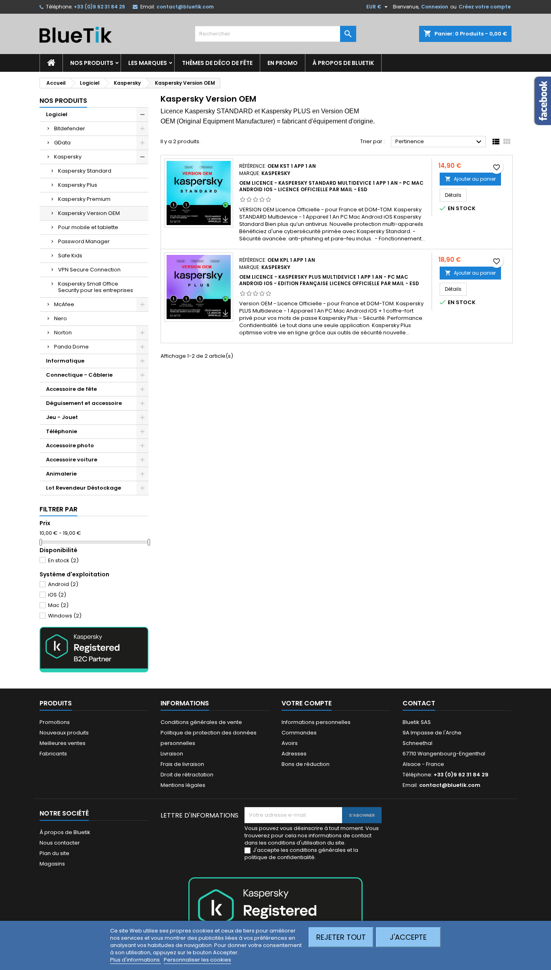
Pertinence (439, 142)
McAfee (64, 304)
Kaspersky (67, 157)
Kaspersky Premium (84, 199)
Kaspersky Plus (77, 185)
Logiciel (56, 114)
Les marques (147, 63)
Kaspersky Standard (84, 171)
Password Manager (84, 241)
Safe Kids (70, 255)
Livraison (172, 753)
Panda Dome (71, 346)
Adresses (294, 753)
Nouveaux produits (64, 732)
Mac (58, 605)
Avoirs (290, 743)
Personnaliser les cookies (197, 960)
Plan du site (54, 853)
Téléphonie (61, 431)
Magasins (52, 864)
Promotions (55, 722)
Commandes (299, 732)
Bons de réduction (306, 764)
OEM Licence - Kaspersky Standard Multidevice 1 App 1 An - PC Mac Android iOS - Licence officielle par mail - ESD (331, 186)
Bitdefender (69, 128)
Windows (64, 616)
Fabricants (53, 753)
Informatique (65, 361)
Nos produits (91, 63)
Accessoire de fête (71, 389)
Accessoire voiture (71, 459)
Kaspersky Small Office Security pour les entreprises (95, 287)
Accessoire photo (70, 445)
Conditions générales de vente (201, 722)
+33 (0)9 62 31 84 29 (99, 6)
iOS (57, 595)
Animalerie (61, 474)
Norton (63, 332)
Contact (419, 703)
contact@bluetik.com (185, 6)
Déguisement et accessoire (84, 403)
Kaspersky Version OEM (89, 213)
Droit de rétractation (187, 774)
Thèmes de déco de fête (217, 63)
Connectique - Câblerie (79, 375)
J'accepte (408, 937)
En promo (282, 63)
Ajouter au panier (470, 178)
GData (62, 142)
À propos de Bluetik (343, 63)
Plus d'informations (135, 960)
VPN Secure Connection (89, 269)
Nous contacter (60, 843)
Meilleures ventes (63, 743)
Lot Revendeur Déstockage (83, 488)
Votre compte (307, 703)
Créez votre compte (485, 6)
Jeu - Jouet (62, 417)
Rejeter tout (341, 937)
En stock (63, 560)
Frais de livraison (182, 764)
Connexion (434, 6)
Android (63, 584)
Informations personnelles (316, 722)
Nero (60, 318)
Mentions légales (183, 785)
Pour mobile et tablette (88, 227)
